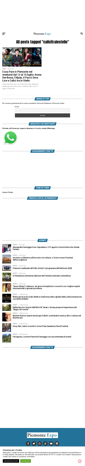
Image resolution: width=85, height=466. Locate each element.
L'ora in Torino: (7, 192)
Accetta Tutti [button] (26, 461)
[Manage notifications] (80, 461)
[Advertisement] (42, 15)
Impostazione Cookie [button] (11, 461)
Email (17, 107)
